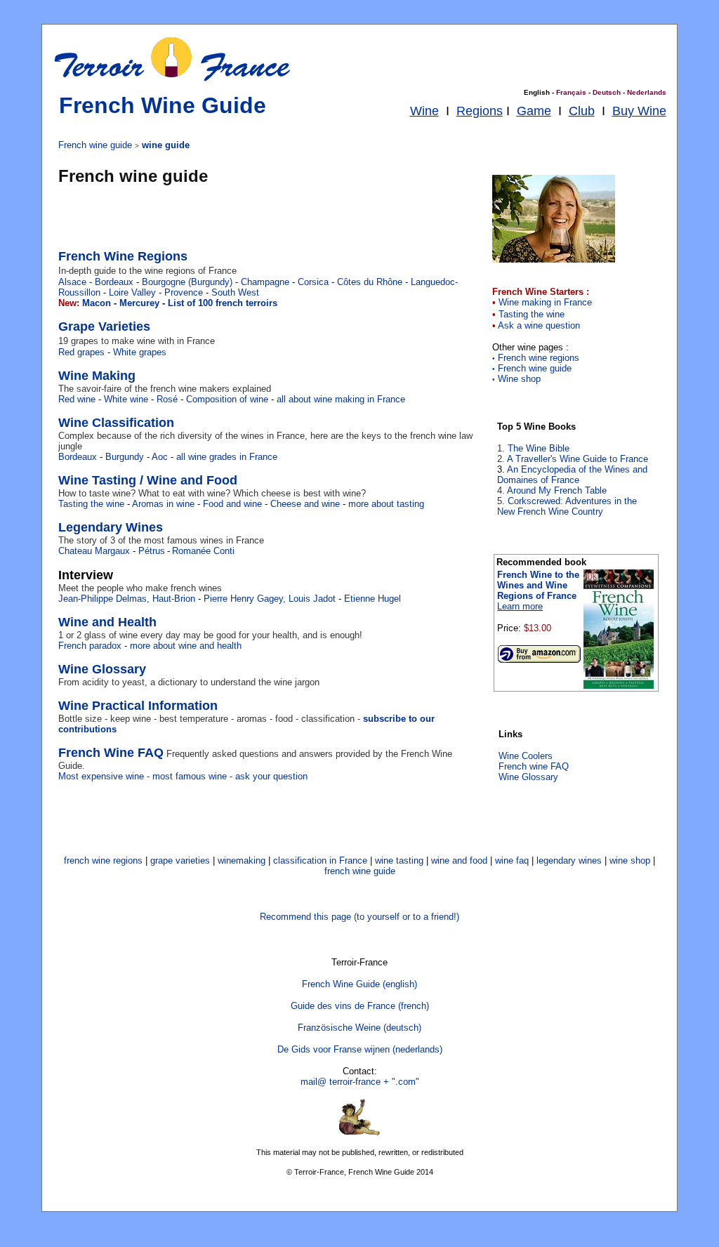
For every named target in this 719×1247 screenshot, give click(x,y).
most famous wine (189, 776)
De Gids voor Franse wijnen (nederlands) (359, 1049)
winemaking (241, 860)
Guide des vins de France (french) (360, 1006)
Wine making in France (545, 302)
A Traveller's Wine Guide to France (577, 459)
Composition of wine (227, 399)
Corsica (313, 282)
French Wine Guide (162, 105)
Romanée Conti (203, 551)
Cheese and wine (305, 504)
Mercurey (139, 303)
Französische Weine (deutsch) (359, 1027)
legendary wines (569, 860)
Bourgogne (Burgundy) (187, 282)
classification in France (320, 860)
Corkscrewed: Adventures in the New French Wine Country (567, 506)
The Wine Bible (538, 448)
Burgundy (124, 456)
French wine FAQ (534, 766)
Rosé (167, 399)
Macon (95, 303)
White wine (126, 399)
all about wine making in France (341, 399)
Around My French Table (557, 490)
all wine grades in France (226, 456)
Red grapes (82, 352)
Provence (182, 292)
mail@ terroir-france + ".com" (360, 1081)
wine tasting (399, 860)
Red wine (76, 399)
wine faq (512, 860)
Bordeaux (114, 282)
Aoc (160, 456)
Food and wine (232, 504)
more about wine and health (186, 645)
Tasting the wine (532, 314)
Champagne (265, 282)
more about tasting (386, 504)
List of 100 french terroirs (222, 303)
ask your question (271, 776)
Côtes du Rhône (369, 282)
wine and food (459, 860)
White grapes (139, 352)
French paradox (89, 645)
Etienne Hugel (372, 598)
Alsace (72, 282)
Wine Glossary (528, 777)
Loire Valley (132, 292)
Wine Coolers (526, 756)
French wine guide (532, 368)
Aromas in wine (163, 504)
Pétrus (151, 551)
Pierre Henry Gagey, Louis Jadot (270, 598)
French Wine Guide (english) (359, 984)
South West (235, 292)
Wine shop (516, 379)
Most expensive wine (101, 776)
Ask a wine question (539, 325)
